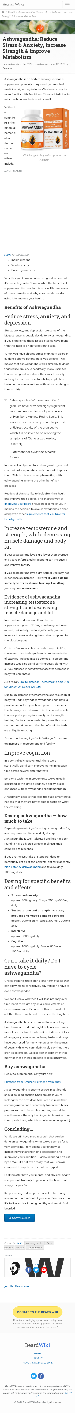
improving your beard (17, 503)
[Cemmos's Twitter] (36, 1270)
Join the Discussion (16, 1286)
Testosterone (35, 1247)
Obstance (55, 1402)
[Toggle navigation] (67, 4)
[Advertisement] (37, 211)
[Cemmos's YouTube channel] (44, 1270)
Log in (7, 254)
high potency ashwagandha (22, 866)
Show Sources (21, 1218)
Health (12, 11)
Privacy (38, 1358)
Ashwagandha (34, 1243)
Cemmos (7, 68)
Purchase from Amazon (19, 1081)
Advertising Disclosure (37, 1362)
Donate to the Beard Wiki (37, 1312)
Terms (37, 1353)
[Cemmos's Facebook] (28, 1270)
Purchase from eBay (48, 1081)
